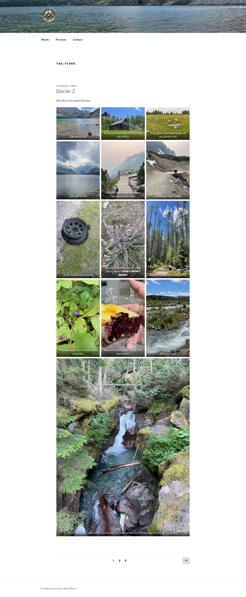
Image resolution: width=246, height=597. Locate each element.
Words (45, 39)
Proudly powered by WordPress (59, 588)
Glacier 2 (65, 91)
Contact (78, 39)
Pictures (61, 39)
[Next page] (186, 561)
